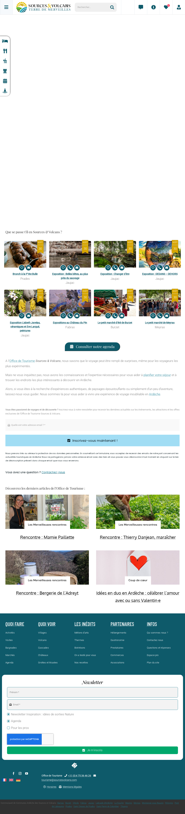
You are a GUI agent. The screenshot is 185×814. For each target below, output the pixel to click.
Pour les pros (20, 728)
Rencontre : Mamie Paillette (47, 537)
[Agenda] (5, 81)
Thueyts (124, 806)
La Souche (119, 803)
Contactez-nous (53, 472)
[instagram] (20, 773)
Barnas (60, 803)
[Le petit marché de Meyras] (160, 303)
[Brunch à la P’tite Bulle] (25, 254)
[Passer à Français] (4, 780)
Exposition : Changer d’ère (114, 273)
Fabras (83, 803)
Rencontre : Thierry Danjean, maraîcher (138, 537)
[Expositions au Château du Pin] (70, 303)
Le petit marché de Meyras (160, 322)
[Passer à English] (11, 780)
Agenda (16, 721)
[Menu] (6, 7)
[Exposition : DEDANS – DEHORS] (160, 254)
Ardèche (154, 394)
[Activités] (5, 61)
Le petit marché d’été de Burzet (115, 322)
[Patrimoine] (5, 71)
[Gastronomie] (5, 51)
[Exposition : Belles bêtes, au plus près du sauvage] (70, 254)
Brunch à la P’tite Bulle (25, 273)
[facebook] (13, 773)
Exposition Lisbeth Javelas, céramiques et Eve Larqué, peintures (25, 326)
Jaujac (91, 803)
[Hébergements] (5, 41)
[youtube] (26, 773)
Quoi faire (14, 624)
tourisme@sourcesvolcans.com (59, 780)
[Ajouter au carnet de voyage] (22, 268)
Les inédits (84, 624)
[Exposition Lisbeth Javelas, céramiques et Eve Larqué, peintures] (25, 303)
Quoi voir (46, 624)
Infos (152, 624)
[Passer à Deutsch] (18, 780)
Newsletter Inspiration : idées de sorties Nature (42, 714)
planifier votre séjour (157, 375)
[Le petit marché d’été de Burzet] (115, 303)
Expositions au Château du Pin (70, 322)
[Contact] (140, 7)
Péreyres (169, 803)
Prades (69, 806)
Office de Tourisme (22, 361)
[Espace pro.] (178, 7)
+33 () (79, 775)
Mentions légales (72, 786)
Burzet (68, 803)
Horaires (51, 786)
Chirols (76, 803)
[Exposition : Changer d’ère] (115, 254)
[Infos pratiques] (153, 7)
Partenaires (122, 624)
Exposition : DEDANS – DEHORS (160, 273)
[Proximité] (5, 91)
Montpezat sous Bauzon (153, 803)
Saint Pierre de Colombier (107, 806)
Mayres (128, 803)
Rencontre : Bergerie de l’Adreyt (47, 593)
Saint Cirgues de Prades (84, 806)
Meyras (137, 803)
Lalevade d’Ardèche (104, 803)
